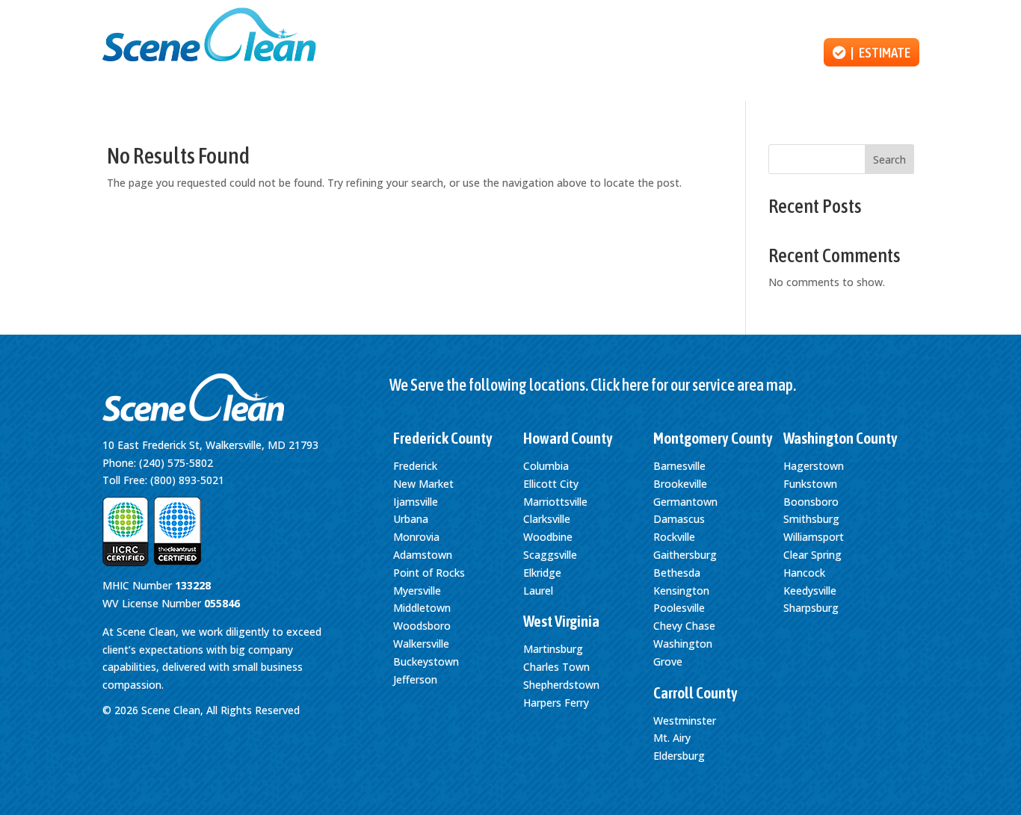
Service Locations (876, 16)
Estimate (884, 52)
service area (728, 384)
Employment (695, 52)
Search (889, 159)
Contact (777, 52)
